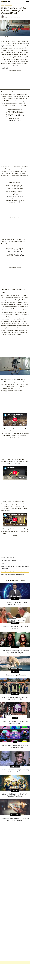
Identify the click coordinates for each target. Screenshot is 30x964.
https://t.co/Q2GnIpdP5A (15, 251)
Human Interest (8, 5)
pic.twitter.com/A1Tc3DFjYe (15, 196)
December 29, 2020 (15, 120)
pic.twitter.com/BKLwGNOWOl (15, 116)
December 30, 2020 (18, 255)
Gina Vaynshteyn (10, 15)
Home (2, 5)
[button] (28, 2)
